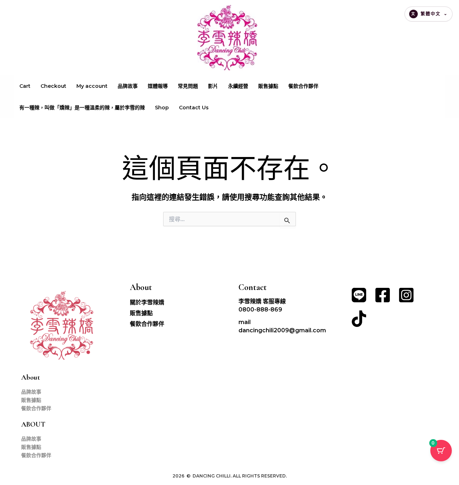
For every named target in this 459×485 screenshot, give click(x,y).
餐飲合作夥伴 (303, 86)
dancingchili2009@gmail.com (282, 330)
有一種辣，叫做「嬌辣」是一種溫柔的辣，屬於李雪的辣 (82, 107)
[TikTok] (359, 319)
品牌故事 (128, 86)
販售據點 (268, 86)
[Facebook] (382, 295)
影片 (213, 86)
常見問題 (188, 86)
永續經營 (238, 86)
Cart (24, 86)
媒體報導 (158, 86)
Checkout (53, 86)
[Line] (359, 295)
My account (92, 86)
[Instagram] (406, 295)
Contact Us (194, 107)
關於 (147, 302)
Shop (162, 107)
